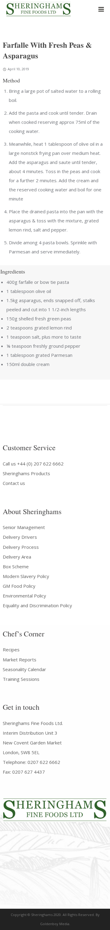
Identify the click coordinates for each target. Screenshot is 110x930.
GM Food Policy (19, 586)
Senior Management (24, 527)
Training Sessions (21, 679)
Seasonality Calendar (24, 669)
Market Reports (19, 660)
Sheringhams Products (26, 473)
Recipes (11, 649)
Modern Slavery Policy (26, 576)
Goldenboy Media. (55, 923)
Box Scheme (16, 566)
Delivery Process (21, 547)
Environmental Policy (24, 596)
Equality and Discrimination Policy (37, 605)
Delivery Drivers (20, 537)
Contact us (14, 483)
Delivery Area (17, 557)
